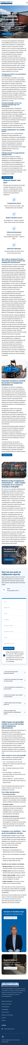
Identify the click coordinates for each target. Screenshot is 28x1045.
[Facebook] (3, 1037)
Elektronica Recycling (7, 1001)
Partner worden (5, 1012)
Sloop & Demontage (6, 1004)
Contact (3, 1020)
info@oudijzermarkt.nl (13, 590)
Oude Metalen (5, 1009)
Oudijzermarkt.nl (7, 489)
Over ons (4, 1017)
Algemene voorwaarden (7, 1015)
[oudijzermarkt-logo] (14, 985)
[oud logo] (6, 2)
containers (4, 841)
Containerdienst (5, 1006)
